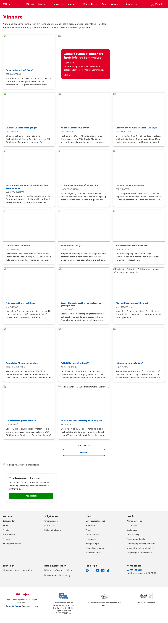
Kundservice (131, 4)
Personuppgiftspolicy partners (141, 543)
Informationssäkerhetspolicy (140, 548)
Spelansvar (132, 530)
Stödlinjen (33, 600)
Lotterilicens (132, 525)
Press (88, 530)
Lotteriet (42, 4)
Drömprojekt (50, 525)
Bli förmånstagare (52, 530)
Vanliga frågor (92, 543)
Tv (103, 4)
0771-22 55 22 (136, 570)
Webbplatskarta (93, 553)
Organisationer (51, 521)
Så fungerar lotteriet (12, 543)
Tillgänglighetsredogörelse (139, 553)
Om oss (114, 4)
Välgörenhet (88, 4)
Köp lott (30, 4)
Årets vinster (9, 534)
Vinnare (71, 4)
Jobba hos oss (92, 534)
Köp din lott (31, 496)
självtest (15, 606)
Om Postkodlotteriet (95, 521)
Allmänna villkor (134, 521)
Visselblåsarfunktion (95, 548)
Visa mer (68, 75)
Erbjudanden (9, 521)
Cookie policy (133, 534)
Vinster (57, 4)
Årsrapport (91, 539)
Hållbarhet (91, 525)
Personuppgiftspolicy (136, 539)
